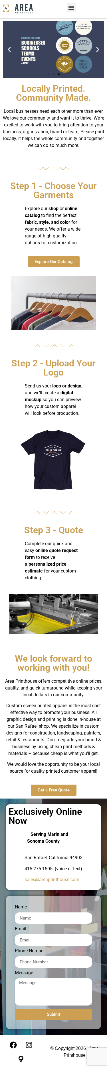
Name (21, 907)
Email (20, 929)
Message (24, 972)
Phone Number (30, 951)
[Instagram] (29, 1045)
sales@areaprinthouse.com (52, 879)
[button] (71, 7)
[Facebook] (13, 1045)
